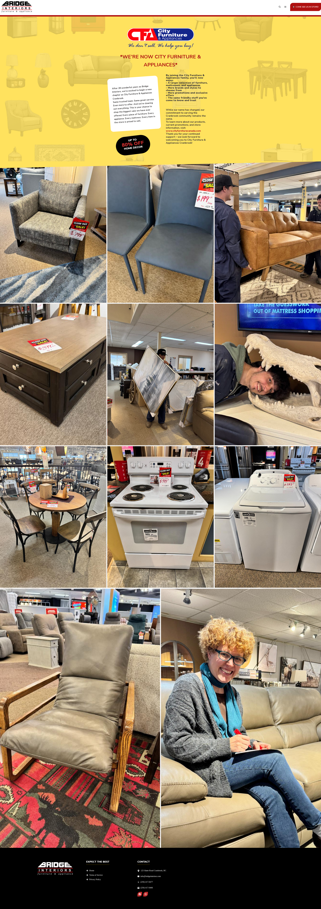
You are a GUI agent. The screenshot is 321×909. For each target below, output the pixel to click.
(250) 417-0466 (146, 888)
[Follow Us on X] (145, 894)
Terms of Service (96, 875)
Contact (143, 861)
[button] (280, 7)
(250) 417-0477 (146, 882)
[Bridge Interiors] (16, 7)
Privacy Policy (95, 879)
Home (91, 870)
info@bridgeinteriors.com (150, 876)
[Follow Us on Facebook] (139, 894)
